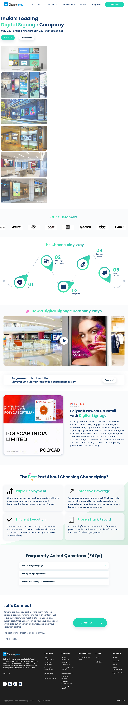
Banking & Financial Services (68, 669)
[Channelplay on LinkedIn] (15, 684)
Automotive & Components (66, 663)
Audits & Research (50, 678)
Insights (114, 664)
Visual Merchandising (49, 658)
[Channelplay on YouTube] (20, 684)
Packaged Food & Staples (67, 688)
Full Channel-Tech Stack (84, 658)
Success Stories (117, 661)
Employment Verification (99, 662)
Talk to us (8, 37)
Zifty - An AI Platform (118, 673)
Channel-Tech (68, 4)
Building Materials (67, 673)
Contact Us (114, 4)
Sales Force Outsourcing (48, 663)
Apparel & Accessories (65, 658)
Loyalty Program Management (49, 674)
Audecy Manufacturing (117, 668)
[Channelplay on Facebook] (5, 684)
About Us (115, 657)
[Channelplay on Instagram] (10, 684)
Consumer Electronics (65, 677)
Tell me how (27, 37)
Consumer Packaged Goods (67, 682)
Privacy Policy (121, 700)
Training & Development (48, 669)
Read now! (109, 380)
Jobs (97, 657)
